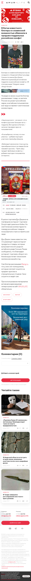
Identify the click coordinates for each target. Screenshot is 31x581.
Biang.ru (25, 264)
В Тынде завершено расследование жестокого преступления (13, 496)
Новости (4, 25)
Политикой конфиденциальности (9, 579)
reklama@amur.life (22, 516)
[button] (22, 528)
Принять (26, 576)
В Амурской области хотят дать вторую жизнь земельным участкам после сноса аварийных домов (15, 460)
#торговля (6, 299)
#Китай (17, 294)
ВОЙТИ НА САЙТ (15, 523)
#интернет (6, 294)
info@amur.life (6, 516)
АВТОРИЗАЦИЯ (15, 380)
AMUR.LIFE (23, 286)
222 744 (6, 514)
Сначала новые (6, 358)
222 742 (20, 514)
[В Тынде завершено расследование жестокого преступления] (27, 501)
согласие (3, 574)
